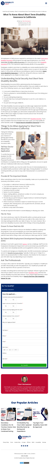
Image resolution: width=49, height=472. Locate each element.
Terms (11, 442)
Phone (5, 336)
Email (4, 341)
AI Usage (23, 442)
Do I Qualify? (24, 365)
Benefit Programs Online (15, 253)
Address (4, 353)
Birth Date (5, 347)
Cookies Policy (17, 442)
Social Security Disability (8, 11)
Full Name (5, 330)
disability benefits (36, 119)
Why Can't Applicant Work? (9, 322)
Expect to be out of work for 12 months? (13, 303)
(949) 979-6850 (24, 456)
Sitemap (44, 442)
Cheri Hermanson (26, 21)
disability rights (33, 272)
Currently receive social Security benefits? (13, 297)
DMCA (33, 442)
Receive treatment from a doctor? (11, 316)
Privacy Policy (6, 442)
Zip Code (5, 358)
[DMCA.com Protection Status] (24, 463)
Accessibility (38, 442)
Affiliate (28, 442)
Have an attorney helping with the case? (13, 309)
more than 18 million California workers (13, 62)
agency (25, 244)
